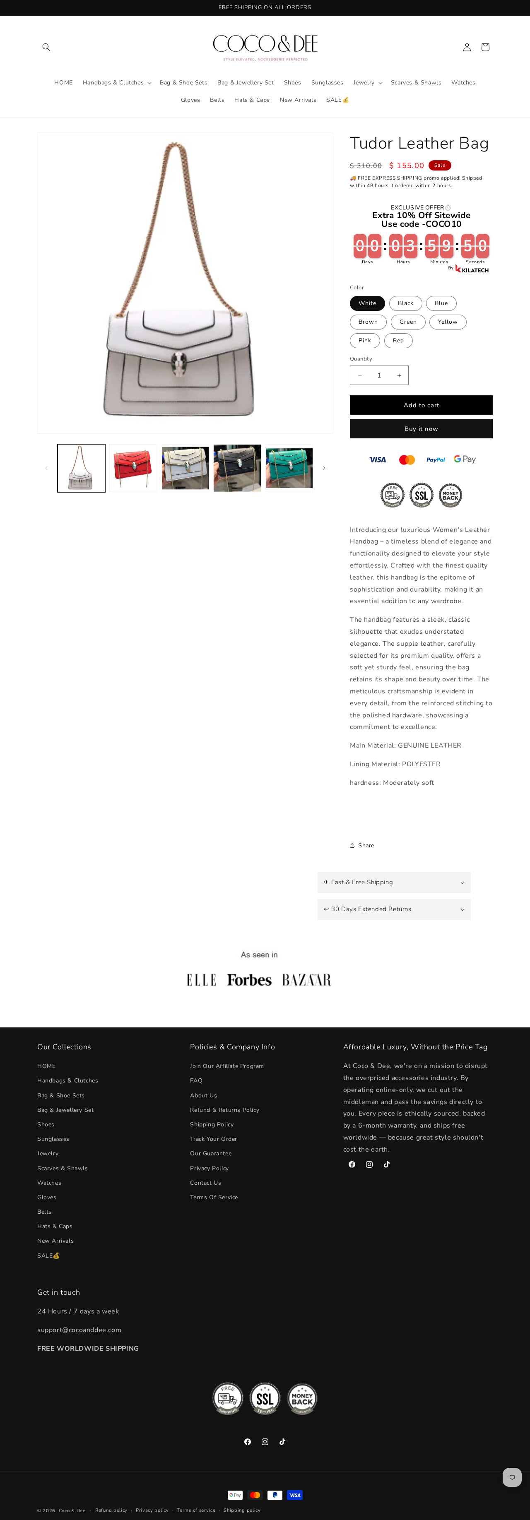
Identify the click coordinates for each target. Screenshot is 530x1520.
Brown (368, 322)
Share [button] (366, 845)
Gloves (47, 1197)
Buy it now (421, 429)
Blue (441, 303)
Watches (49, 1183)
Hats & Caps (55, 1226)
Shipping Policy (212, 1124)
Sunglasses (53, 1139)
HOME (46, 1066)
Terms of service (196, 1510)
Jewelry (47, 1153)
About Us (203, 1095)
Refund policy (111, 1510)
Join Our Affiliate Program (227, 1066)
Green (408, 322)
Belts (44, 1212)
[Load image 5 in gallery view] (289, 468)
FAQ (196, 1081)
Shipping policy (242, 1510)
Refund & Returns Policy (224, 1110)
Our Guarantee (210, 1153)
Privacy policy (152, 1510)
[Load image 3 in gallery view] (185, 468)
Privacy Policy (209, 1168)
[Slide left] (46, 468)
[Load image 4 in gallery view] (237, 468)
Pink (365, 340)
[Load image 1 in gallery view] (81, 468)
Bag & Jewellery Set (65, 1110)
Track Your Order (213, 1139)
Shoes (46, 1124)
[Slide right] (324, 468)
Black (406, 303)
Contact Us (205, 1183)
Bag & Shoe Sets (61, 1095)
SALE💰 (48, 1256)
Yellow (448, 322)
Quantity (361, 359)
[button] (46, 47)
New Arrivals (55, 1241)
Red (398, 340)
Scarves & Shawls (62, 1168)
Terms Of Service (214, 1197)
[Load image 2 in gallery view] (133, 468)
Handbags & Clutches (67, 1081)
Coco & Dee (72, 1511)
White (367, 303)
